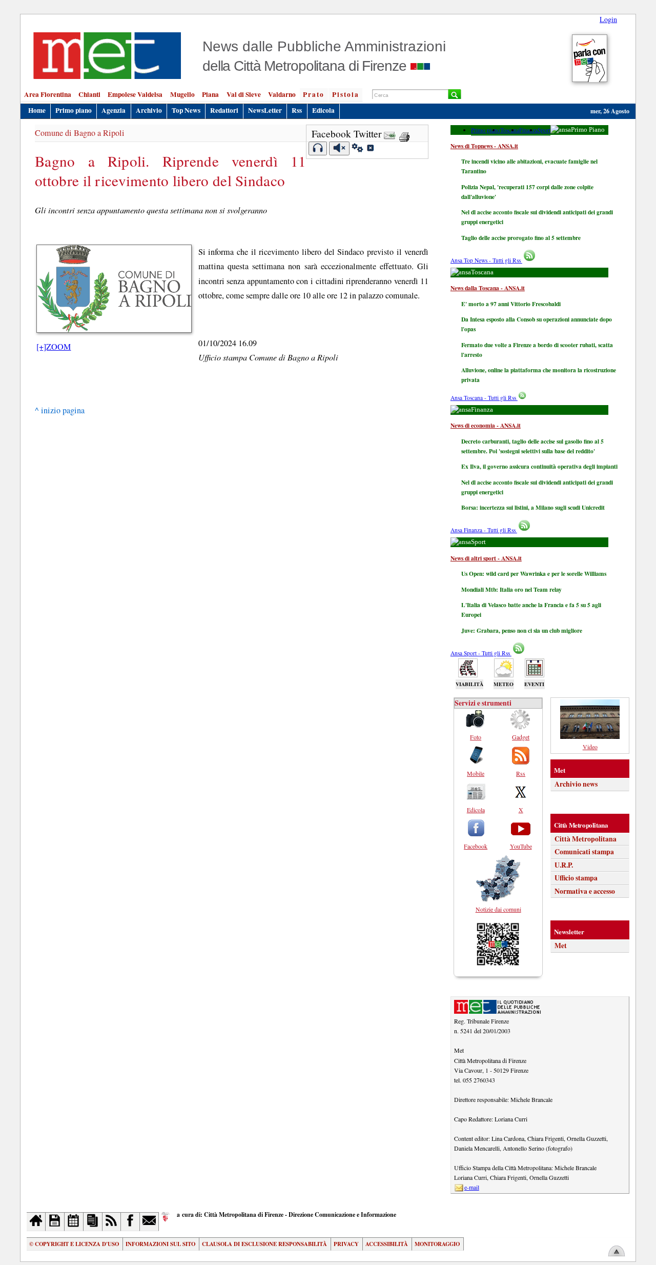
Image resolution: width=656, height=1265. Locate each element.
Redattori (224, 110)
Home (37, 110)
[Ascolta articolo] (318, 148)
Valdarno (282, 94)
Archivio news (576, 784)
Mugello (182, 94)
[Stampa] (404, 133)
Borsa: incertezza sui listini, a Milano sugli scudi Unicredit (533, 507)
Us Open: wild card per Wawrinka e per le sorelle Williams (533, 573)
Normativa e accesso (585, 891)
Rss (297, 110)
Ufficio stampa (576, 878)
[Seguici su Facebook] (130, 1221)
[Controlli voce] (357, 149)
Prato (313, 94)
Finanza (528, 130)
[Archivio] (55, 1221)
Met (561, 945)
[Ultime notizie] (74, 1221)
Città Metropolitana (586, 839)
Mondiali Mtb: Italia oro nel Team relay (511, 589)
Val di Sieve (244, 94)
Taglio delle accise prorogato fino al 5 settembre (521, 237)
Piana (210, 94)
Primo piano (73, 110)
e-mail (471, 1187)
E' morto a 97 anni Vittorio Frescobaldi (511, 303)
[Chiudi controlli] (370, 149)
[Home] (36, 1221)
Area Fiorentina (47, 94)
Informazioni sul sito (160, 1244)
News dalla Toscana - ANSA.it (487, 288)
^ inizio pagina (60, 410)
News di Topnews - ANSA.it (484, 146)
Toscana (509, 130)
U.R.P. (564, 865)
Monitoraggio (437, 1244)
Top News (186, 110)
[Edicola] (93, 1221)
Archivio (149, 110)
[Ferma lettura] (339, 148)
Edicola (323, 110)
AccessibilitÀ (386, 1244)
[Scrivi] (149, 1221)
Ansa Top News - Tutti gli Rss (486, 260)
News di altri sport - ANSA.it (486, 558)
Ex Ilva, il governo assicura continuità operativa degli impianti (539, 466)
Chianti (89, 94)
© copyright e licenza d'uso (74, 1244)
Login (608, 19)
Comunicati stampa (584, 852)
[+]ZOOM (53, 346)
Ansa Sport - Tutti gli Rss (480, 653)
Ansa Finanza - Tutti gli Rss (483, 530)
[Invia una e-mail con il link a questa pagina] (390, 133)
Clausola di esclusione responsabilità (264, 1244)
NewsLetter (265, 110)
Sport (544, 130)
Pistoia (345, 94)
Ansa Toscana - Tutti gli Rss (484, 397)
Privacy (346, 1244)
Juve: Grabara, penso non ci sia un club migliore (521, 630)
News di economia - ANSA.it (485, 425)
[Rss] (111, 1221)
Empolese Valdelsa (135, 94)
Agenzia (113, 110)
